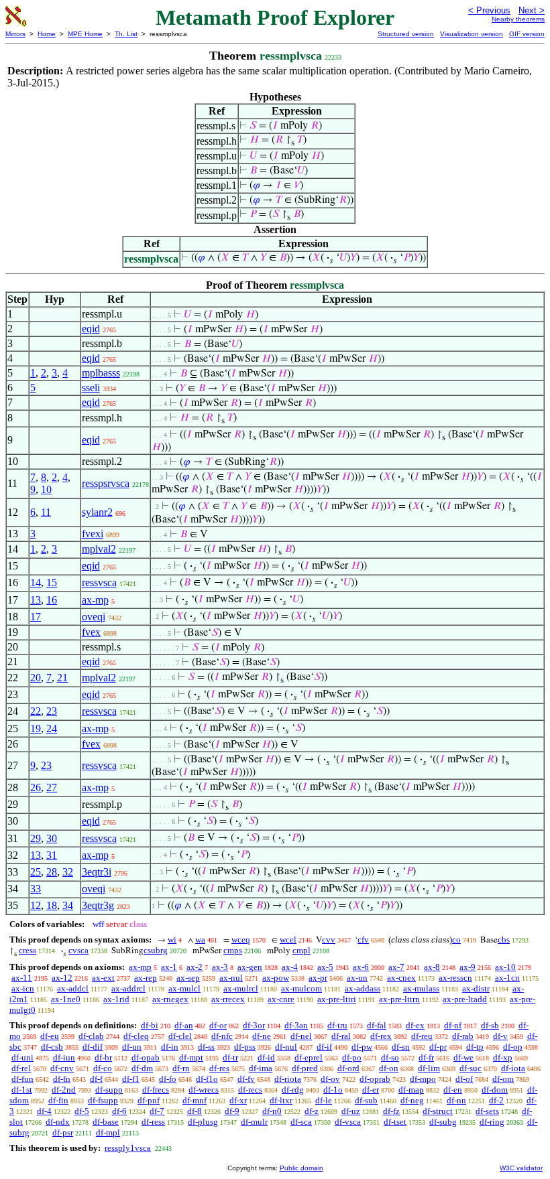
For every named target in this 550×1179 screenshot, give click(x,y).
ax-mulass (421, 988)
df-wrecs (203, 1090)
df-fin (58, 1100)
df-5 (81, 1111)
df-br (103, 1057)
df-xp (502, 1057)
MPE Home (85, 34)
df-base (106, 1122)
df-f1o (207, 1079)
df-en (452, 1090)
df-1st (21, 1090)
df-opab (145, 1057)
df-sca (301, 1122)
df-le (323, 1100)
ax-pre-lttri (336, 999)
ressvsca (99, 582)
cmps (232, 950)
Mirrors (15, 34)
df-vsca (348, 1122)
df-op (512, 1047)
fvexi (92, 533)
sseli (91, 387)
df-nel (301, 1036)
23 (51, 711)
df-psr (62, 1132)
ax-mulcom (301, 988)
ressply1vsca (128, 1148)
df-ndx (58, 1122)
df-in (169, 1047)
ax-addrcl (128, 988)
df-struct (438, 1111)
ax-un (357, 978)
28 (51, 872)
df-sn (401, 1047)
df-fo (167, 1079)
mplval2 (99, 549)
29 (35, 838)
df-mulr (254, 1122)
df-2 (496, 1100)
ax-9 (467, 967)
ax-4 (290, 967)
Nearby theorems (518, 19)
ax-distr (476, 988)
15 (51, 582)
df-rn (181, 1068)
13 (35, 600)
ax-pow (275, 978)
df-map (411, 1090)
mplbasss (101, 372)
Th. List (126, 34)
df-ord (348, 1068)
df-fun (22, 1079)
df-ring (492, 1122)
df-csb (52, 1047)
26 (35, 787)
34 (67, 905)
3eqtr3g (98, 905)
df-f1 (131, 1079)
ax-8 (432, 967)
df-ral (341, 1036)
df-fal (376, 1025)
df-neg (412, 1100)
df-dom (495, 1090)
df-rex (381, 1036)
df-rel (21, 1068)
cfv (363, 939)
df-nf (452, 1025)
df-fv (246, 1079)
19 (35, 728)
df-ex (415, 1025)
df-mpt (191, 1057)
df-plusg (203, 1122)
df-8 (194, 1111)
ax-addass (362, 988)
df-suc (470, 1068)
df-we (463, 1057)
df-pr (438, 1047)
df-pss (245, 1047)
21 (62, 677)
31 (51, 855)
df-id (266, 1057)
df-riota (287, 1079)
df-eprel (308, 1057)
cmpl (301, 950)
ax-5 (325, 967)
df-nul (286, 1047)
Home (47, 34)
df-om (503, 1079)
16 (51, 600)
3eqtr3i (96, 872)
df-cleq (136, 1036)
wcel (288, 939)
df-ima (260, 1068)
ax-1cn (507, 978)
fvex (91, 632)
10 (46, 489)
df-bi (149, 1025)
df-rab (463, 1036)
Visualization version (471, 34)
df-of (464, 1079)
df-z (312, 1111)
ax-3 (220, 967)
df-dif (92, 1047)
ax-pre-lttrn (399, 999)
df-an (183, 1025)
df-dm (142, 1068)
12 (35, 905)
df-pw (361, 1047)
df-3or (254, 1025)
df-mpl (108, 1132)
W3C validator (521, 1168)
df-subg (443, 1122)
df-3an (296, 1025)
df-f (96, 1079)
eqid (91, 328)
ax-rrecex (228, 999)
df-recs (250, 1090)
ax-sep (188, 978)
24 (51, 728)
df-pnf (149, 1100)
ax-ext (103, 978)
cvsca (78, 950)
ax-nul (231, 978)
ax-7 (396, 967)
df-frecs (155, 1090)
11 (46, 512)
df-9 (232, 1111)
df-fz (391, 1111)
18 (51, 905)
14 (35, 582)
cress (27, 950)
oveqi (93, 616)
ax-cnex (401, 978)
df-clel (180, 1036)
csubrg (156, 950)
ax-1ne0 (65, 999)
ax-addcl (73, 988)
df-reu (422, 1036)
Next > (531, 10)
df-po (352, 1057)
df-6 (119, 1111)
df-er (370, 1090)
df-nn (456, 1100)
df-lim (429, 1068)
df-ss (206, 1047)
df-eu (49, 1036)
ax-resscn (455, 978)
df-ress (153, 1122)
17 (35, 616)
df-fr (426, 1057)
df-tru (337, 1025)
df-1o (333, 1090)
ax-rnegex (170, 999)
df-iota (513, 1068)
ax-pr (318, 978)
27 (51, 787)
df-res (219, 1068)
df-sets (487, 1111)
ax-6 (361, 967)
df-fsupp (103, 1100)
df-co (102, 1068)
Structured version (406, 34)
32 (67, 872)
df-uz (350, 1111)
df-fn (61, 1079)
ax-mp (95, 600)
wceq (240, 939)
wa (200, 939)
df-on (388, 1068)
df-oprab (375, 1079)
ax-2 (194, 967)
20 (35, 677)
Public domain (301, 1168)
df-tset (395, 1122)
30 (51, 838)
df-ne (261, 1036)
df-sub (366, 1100)
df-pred (305, 1068)
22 (35, 711)
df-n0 (272, 1111)
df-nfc (222, 1036)
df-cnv (62, 1068)
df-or (218, 1025)
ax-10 (505, 967)
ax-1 (169, 967)
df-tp (475, 1047)
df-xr (238, 1100)
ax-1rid (116, 999)
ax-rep (145, 978)
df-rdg (293, 1090)
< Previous (489, 10)
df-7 (157, 1111)
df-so (390, 1057)
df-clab (91, 1036)
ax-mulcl (184, 988)
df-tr (230, 1057)
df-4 (44, 1111)
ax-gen (249, 967)
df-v (500, 1036)
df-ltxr (281, 1100)
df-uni (22, 1057)
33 (35, 888)
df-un (132, 1047)
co (456, 939)
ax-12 (62, 978)
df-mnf (194, 1100)
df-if (324, 1047)
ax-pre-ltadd (465, 999)
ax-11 (21, 978)
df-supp (109, 1090)
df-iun (64, 1057)
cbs (504, 939)
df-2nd (64, 1090)
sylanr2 (97, 512)
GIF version (527, 34)
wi (172, 939)
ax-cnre (281, 999)
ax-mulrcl (240, 988)
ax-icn (22, 988)
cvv (328, 939)
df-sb (490, 1025)
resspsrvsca (105, 483)
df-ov (330, 1079)
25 (35, 872)
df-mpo (423, 1079)
